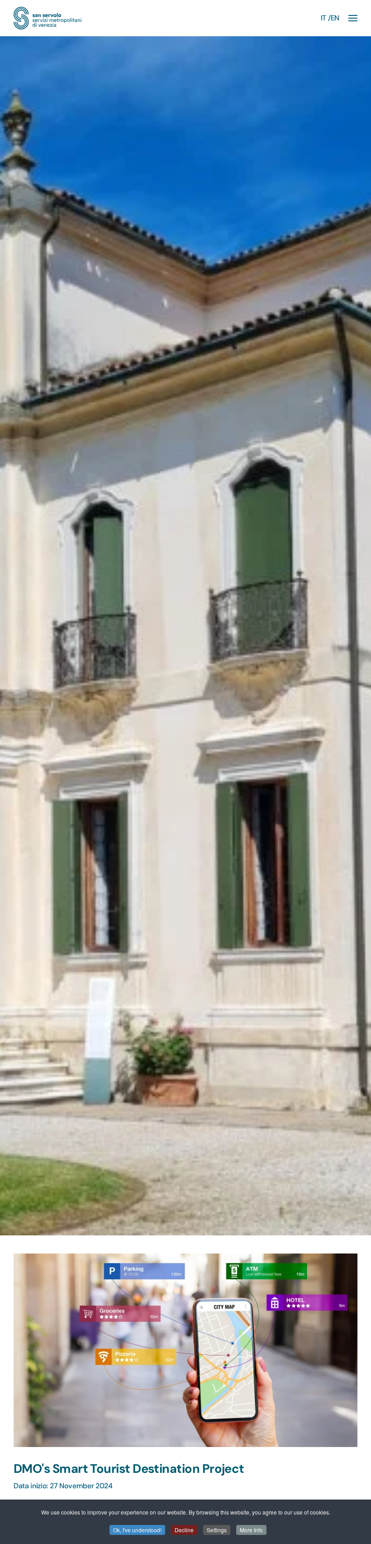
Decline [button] (184, 1530)
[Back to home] (47, 18)
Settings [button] (217, 1530)
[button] (352, 18)
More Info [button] (251, 1530)
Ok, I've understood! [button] (137, 1530)
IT (323, 18)
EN (335, 18)
